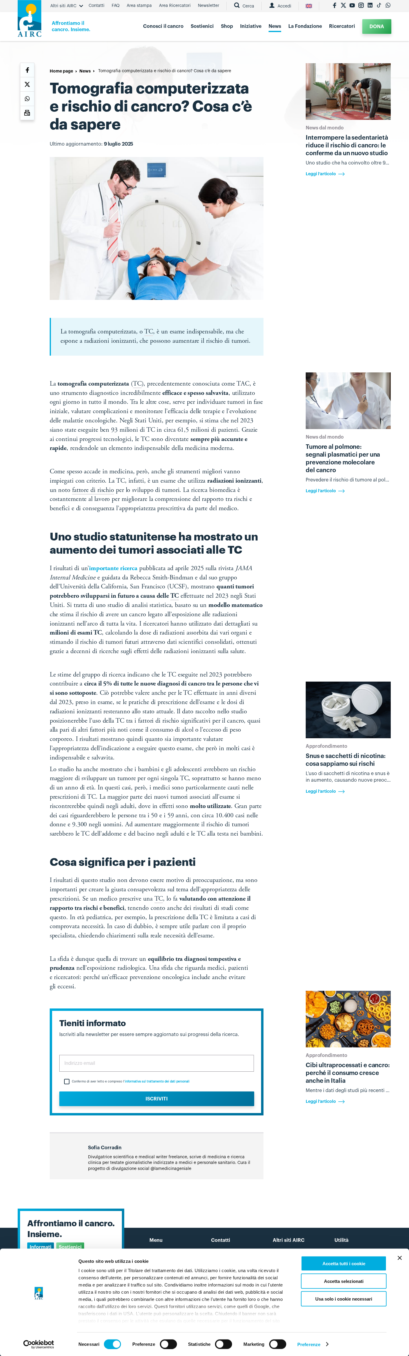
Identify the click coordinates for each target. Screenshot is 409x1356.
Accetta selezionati (343, 1280)
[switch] (168, 1344)
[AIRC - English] (309, 6)
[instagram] (361, 6)
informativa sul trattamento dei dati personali (157, 1081)
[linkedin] (370, 6)
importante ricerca (113, 568)
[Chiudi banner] (400, 1258)
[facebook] (334, 6)
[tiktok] (379, 6)
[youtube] (352, 6)
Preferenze (308, 1344)
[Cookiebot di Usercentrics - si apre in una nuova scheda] (39, 1344)
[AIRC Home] (29, 20)
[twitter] (343, 6)
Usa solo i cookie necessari (343, 1298)
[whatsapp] (388, 6)
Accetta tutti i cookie (343, 1263)
